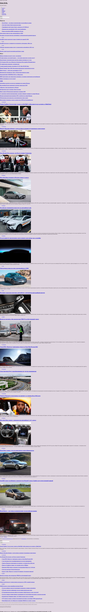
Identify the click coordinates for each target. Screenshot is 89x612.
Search (1, 16)
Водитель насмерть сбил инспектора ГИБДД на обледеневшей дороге (19, 319)
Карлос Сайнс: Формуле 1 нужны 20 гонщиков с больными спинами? (18, 571)
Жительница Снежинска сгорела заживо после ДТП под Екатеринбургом (16, 100)
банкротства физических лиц (8, 538)
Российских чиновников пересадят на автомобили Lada (15, 207)
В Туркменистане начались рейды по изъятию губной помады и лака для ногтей (20, 592)
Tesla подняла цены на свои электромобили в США (11, 33)
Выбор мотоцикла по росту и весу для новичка (10, 55)
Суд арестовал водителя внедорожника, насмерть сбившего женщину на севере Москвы (19, 93)
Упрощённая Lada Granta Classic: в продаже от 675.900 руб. (15, 27)
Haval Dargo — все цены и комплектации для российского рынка (16, 22)
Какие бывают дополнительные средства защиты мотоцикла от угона (16, 60)
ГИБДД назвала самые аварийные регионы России (11, 586)
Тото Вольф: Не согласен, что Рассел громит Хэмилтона (15, 153)
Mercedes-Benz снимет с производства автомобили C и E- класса (18, 420)
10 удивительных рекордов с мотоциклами (9, 64)
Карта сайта (4, 14)
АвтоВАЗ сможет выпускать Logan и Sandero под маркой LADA (14, 39)
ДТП (3, 12)
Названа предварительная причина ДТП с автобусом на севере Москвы (16, 95)
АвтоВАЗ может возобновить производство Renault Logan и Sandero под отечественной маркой (26, 480)
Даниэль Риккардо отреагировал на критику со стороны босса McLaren (20, 395)
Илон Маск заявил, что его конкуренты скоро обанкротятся (17, 450)
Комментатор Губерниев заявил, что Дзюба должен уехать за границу (17, 596)
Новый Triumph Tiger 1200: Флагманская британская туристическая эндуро (17, 68)
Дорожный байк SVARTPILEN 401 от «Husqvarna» (11, 74)
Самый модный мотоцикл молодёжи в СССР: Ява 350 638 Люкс (14, 66)
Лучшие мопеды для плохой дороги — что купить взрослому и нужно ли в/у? (17, 57)
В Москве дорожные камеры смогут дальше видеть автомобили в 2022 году (17, 47)
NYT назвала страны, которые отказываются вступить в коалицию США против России (22, 598)
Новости (3, 8)
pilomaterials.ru (24, 538)
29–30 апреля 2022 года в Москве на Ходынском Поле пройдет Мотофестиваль (17, 62)
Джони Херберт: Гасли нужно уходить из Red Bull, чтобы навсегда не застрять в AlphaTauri (25, 104)
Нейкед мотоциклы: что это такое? (8, 78)
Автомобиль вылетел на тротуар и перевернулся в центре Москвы (15, 83)
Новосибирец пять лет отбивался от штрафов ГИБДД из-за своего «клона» (19, 600)
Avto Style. (4, 3)
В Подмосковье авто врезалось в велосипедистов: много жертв (14, 97)
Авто (3, 37)
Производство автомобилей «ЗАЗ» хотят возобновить (14, 29)
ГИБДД (3, 11)
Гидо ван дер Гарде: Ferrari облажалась (11, 569)
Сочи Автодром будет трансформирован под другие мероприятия (18, 371)
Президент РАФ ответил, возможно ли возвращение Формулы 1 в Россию (18, 567)
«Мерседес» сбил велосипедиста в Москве (9, 87)
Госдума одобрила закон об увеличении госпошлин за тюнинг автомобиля (19, 588)
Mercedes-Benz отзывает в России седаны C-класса (14, 177)
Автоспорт (4, 13)
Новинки (3, 10)
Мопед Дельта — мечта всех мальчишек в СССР (11, 70)
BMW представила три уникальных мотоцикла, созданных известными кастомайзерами (20, 76)
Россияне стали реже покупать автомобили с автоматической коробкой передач (18, 35)
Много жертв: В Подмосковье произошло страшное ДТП (12, 91)
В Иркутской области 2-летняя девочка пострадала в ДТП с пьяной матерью (17, 582)
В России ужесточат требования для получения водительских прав (17, 590)
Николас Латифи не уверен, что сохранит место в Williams (15, 565)
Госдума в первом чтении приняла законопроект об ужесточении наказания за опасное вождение (24, 594)
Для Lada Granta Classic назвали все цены (11, 25)
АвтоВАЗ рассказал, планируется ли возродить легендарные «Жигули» (16, 43)
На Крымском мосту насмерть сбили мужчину (10, 89)
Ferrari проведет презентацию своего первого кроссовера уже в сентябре (20, 238)
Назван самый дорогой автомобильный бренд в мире (12, 51)
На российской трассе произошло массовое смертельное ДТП (13, 85)
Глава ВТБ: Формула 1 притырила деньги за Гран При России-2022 (19, 347)
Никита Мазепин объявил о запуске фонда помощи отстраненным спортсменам (22, 128)
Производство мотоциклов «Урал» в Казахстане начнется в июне (14, 72)
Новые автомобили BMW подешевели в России (12, 31)
